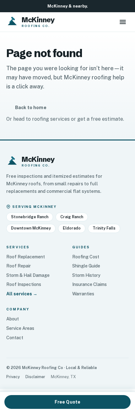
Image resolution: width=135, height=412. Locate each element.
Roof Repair (18, 265)
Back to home (30, 107)
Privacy (13, 376)
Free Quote (67, 401)
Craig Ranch (71, 216)
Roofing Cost (85, 256)
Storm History (86, 275)
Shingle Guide (86, 265)
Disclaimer (35, 376)
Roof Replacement (25, 256)
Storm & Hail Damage (28, 275)
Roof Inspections (23, 284)
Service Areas (20, 328)
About (12, 318)
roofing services (51, 119)
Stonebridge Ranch (29, 216)
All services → (21, 293)
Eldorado (72, 228)
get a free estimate (100, 119)
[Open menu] (123, 22)
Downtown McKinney (31, 228)
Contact (14, 337)
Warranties (83, 293)
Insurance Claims (89, 284)
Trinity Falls (104, 228)
